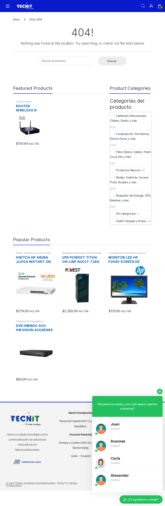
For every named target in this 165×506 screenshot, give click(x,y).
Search (143, 6)
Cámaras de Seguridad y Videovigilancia (29, 322)
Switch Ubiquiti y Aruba (131, 221)
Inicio (16, 19)
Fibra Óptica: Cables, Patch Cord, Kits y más (130, 154)
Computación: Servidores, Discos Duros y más (130, 136)
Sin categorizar (126, 213)
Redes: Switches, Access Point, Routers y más (129, 180)
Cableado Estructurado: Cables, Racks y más (128, 118)
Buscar (112, 61)
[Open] (7, 6)
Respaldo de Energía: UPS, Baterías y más (130, 198)
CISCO (19, 101)
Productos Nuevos (128, 170)
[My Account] (151, 6)
